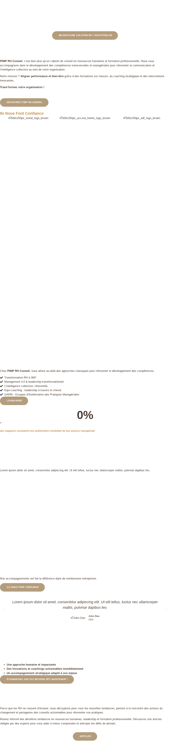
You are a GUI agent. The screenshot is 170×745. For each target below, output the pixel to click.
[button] (4, 610)
